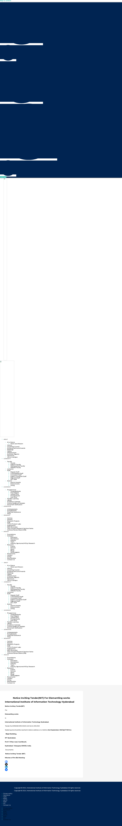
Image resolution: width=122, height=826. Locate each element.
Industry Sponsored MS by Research (22, 543)
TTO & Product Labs (14, 524)
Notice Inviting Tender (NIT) (15, 754)
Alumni (9, 481)
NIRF (5, 802)
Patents (10, 519)
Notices (13, 548)
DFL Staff (13, 479)
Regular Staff (14, 472)
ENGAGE (6, 531)
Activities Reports (13, 454)
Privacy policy (7, 793)
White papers (15, 552)
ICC (4, 803)
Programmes (11, 490)
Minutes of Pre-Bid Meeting (15, 758)
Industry (13, 540)
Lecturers (10, 469)
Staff (8, 470)
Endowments (15, 484)
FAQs (9, 513)
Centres (9, 518)
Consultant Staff (15, 475)
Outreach (10, 536)
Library (9, 500)
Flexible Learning (13, 499)
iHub (8, 522)
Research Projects (13, 521)
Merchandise (11, 558)
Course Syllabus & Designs (16, 503)
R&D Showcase (12, 527)
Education (13, 537)
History (9, 445)
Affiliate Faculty (15, 467)
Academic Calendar (13, 502)
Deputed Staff (15, 478)
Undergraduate (15, 491)
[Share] (41, 769)
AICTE (5, 800)
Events (12, 546)
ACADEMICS (7, 487)
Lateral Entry (14, 494)
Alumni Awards (15, 482)
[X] (41, 764)
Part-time (13, 497)
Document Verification (14, 504)
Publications (11, 525)
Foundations (11, 534)
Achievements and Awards (16, 448)
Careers (9, 555)
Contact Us (11, 559)
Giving (12, 485)
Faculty (9, 461)
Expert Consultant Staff (18, 476)
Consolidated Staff (16, 473)
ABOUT (6, 439)
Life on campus (12, 457)
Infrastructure (11, 452)
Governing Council (13, 446)
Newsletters (14, 539)
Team (12, 542)
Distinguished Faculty (17, 466)
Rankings (10, 449)
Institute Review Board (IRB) (16, 530)
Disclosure (10, 455)
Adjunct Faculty (15, 464)
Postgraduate (15, 496)
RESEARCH (7, 515)
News (12, 549)
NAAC (5, 798)
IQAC (5, 797)
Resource (10, 545)
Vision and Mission (16, 444)
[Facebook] (41, 761)
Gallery (9, 451)
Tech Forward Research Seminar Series (20, 528)
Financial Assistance (14, 512)
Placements (11, 554)
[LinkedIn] (41, 767)
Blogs (12, 551)
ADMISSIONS (7, 506)
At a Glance (11, 442)
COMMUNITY (7, 458)
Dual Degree (14, 493)
